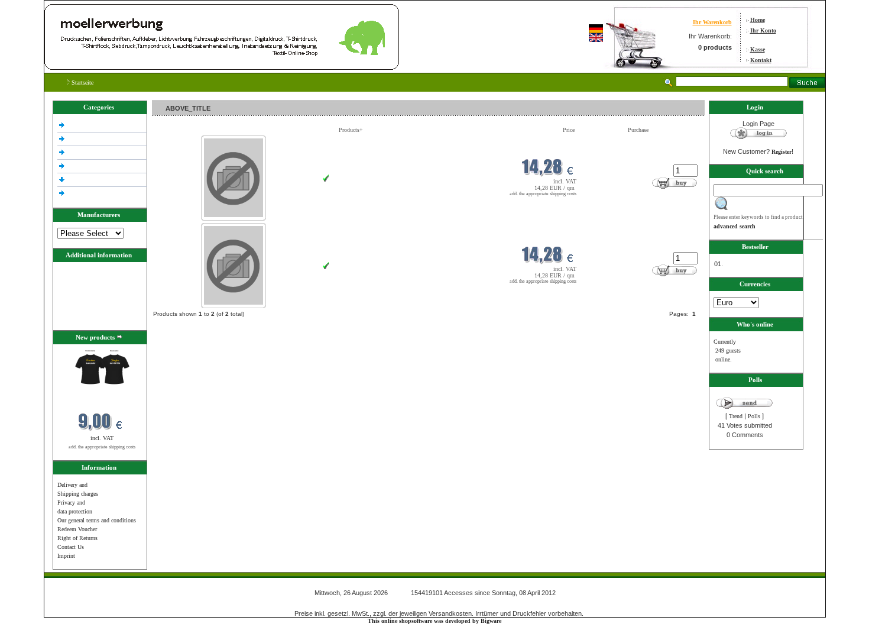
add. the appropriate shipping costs (102, 447)
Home (757, 20)
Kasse (757, 49)
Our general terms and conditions (96, 520)
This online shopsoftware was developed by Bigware (434, 621)
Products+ (351, 130)
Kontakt (760, 60)
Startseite (81, 82)
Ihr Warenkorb (712, 22)
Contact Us (70, 547)
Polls (754, 416)
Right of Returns (77, 538)
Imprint (66, 556)
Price (569, 130)
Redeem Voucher (77, 529)
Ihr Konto (763, 30)
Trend (735, 416)
